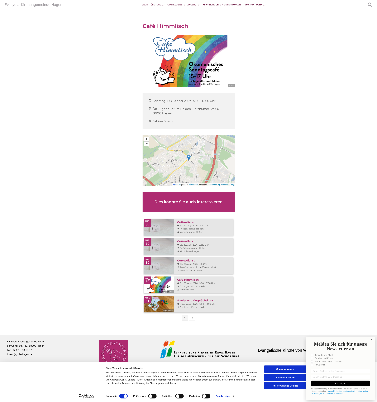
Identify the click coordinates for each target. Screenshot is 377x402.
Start (145, 4)
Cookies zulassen (285, 369)
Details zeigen (223, 396)
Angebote (193, 4)
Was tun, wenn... (255, 4)
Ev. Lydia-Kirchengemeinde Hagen (33, 5)
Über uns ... (157, 4)
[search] (370, 4)
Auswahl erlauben (285, 377)
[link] (157, 4)
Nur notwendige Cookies (285, 385)
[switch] (152, 396)
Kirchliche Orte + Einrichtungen (222, 4)
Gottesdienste (176, 4)
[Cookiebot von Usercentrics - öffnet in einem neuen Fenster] (86, 396)
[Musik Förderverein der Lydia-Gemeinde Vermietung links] (199, 4)
